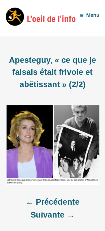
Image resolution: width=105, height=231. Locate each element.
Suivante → (53, 214)
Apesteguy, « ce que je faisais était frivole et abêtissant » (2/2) (52, 72)
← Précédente (52, 201)
